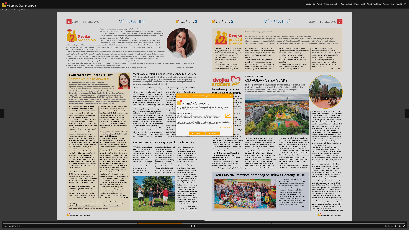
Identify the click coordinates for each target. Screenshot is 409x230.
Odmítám (213, 133)
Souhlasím (197, 133)
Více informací (224, 127)
